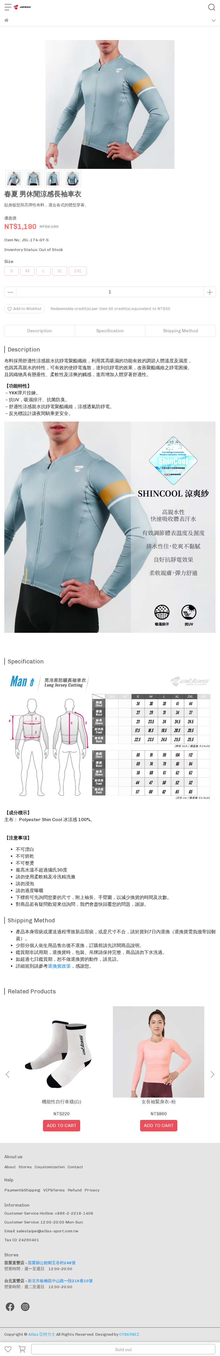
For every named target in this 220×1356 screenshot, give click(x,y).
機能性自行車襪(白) (61, 1101)
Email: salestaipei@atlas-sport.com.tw (41, 1231)
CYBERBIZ (129, 1334)
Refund (75, 1190)
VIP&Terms (54, 1190)
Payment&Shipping (22, 1190)
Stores (25, 1167)
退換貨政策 (59, 966)
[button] (212, 1074)
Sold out (123, 1349)
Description (39, 330)
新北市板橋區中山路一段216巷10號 (60, 1280)
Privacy (92, 1190)
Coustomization (50, 1167)
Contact (75, 1167)
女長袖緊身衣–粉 (159, 1101)
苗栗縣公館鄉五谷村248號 (52, 1262)
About (10, 1167)
